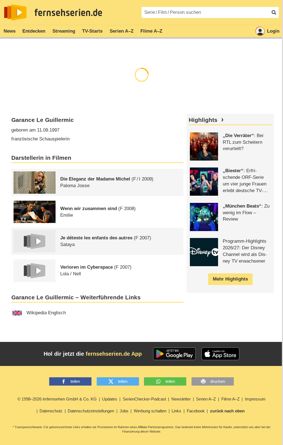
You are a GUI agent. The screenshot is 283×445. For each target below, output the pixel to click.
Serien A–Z (121, 31)
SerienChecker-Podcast (144, 399)
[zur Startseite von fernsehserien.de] (15, 12)
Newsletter (181, 399)
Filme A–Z (151, 31)
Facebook (196, 411)
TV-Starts (92, 31)
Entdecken (33, 31)
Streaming (64, 31)
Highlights (203, 120)
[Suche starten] (274, 12)
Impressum (255, 399)
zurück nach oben (227, 411)
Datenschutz (51, 411)
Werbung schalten (150, 411)
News (9, 31)
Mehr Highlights (230, 279)
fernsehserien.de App (114, 354)
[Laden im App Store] (220, 353)
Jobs (124, 411)
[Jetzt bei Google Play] (174, 353)
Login (273, 31)
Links (176, 411)
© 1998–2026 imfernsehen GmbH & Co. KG (57, 399)
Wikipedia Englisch (46, 312)
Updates (109, 399)
